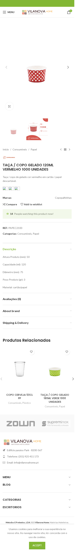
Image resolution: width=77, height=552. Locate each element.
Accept (37, 545)
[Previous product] (61, 149)
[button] (6, 67)
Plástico (26, 402)
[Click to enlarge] (9, 106)
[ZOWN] (20, 423)
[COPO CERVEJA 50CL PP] (19, 369)
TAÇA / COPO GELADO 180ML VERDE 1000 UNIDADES (54, 398)
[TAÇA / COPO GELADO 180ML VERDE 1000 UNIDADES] (55, 369)
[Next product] (69, 149)
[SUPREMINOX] (56, 423)
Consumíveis (20, 149)
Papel (34, 149)
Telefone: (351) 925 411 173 (23, 456)
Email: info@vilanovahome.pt (23, 462)
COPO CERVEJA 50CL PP (19, 396)
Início (6, 149)
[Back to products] (65, 149)
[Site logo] (37, 11)
